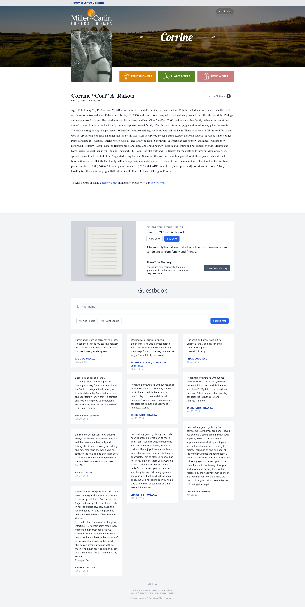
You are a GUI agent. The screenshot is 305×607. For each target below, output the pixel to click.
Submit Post (219, 320)
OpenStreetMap (156, 598)
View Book (154, 238)
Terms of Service (161, 593)
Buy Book (172, 238)
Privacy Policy (143, 593)
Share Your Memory (216, 268)
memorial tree (110, 182)
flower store (157, 182)
